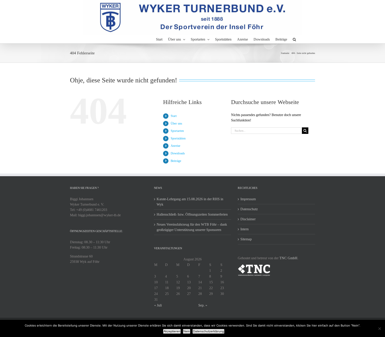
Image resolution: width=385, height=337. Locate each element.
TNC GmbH (288, 258)
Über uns (176, 123)
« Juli (158, 305)
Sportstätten (178, 138)
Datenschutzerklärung (208, 331)
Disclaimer (248, 219)
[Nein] (379, 328)
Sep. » (202, 305)
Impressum (248, 199)
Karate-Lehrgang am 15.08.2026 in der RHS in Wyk (190, 201)
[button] (294, 39)
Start (174, 116)
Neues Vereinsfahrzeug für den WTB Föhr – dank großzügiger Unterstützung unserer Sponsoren (192, 227)
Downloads (178, 153)
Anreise (175, 145)
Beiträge (176, 161)
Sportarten (177, 131)
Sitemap (246, 239)
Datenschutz (249, 209)
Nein (186, 331)
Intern (244, 229)
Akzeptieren (172, 331)
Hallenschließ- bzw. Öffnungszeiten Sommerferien (192, 214)
